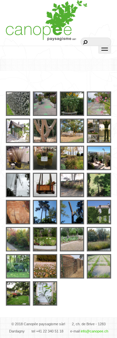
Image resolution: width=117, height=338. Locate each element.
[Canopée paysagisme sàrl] (46, 32)
